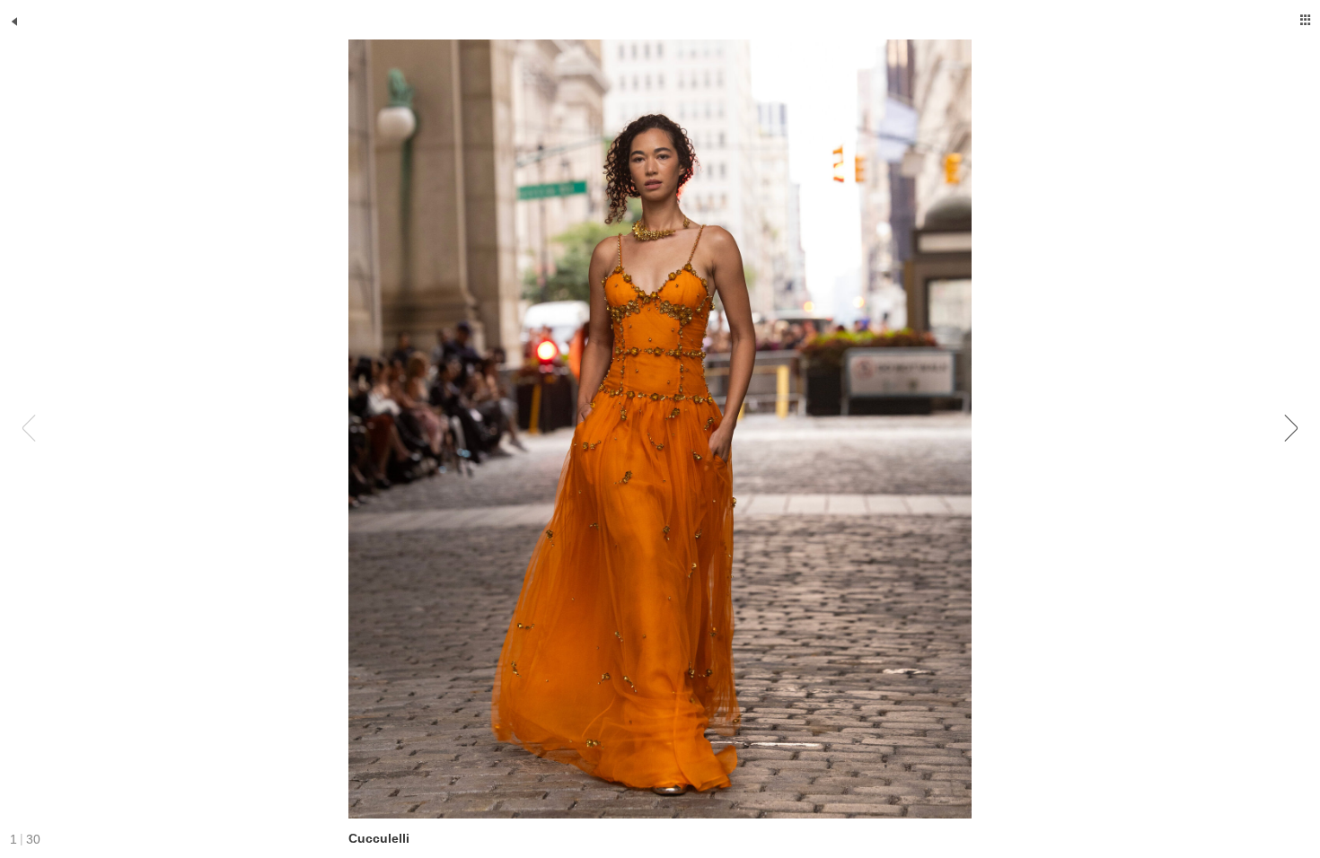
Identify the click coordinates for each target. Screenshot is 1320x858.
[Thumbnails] (1305, 19)
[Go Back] (14, 21)
